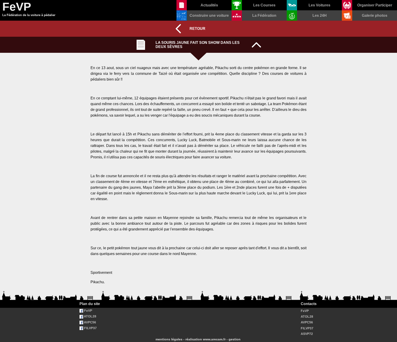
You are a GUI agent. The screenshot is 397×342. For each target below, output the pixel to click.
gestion (235, 339)
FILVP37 (90, 328)
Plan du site (89, 304)
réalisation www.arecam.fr (205, 339)
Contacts (309, 304)
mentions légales (169, 339)
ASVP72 (307, 334)
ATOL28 (89, 316)
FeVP (87, 310)
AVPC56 (89, 322)
